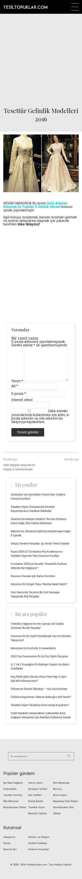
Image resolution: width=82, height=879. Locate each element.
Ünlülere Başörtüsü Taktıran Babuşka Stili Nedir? (41, 697)
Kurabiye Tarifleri (37, 789)
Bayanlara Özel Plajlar (65, 801)
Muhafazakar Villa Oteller (63, 810)
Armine (57, 789)
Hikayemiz (9, 837)
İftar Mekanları (61, 782)
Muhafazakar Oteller (14, 807)
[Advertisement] (41, 59)
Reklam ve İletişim (38, 837)
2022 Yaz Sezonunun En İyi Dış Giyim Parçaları (39, 656)
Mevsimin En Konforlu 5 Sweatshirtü (33, 648)
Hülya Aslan (10, 789)
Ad (14, 386)
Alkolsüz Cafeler (37, 813)
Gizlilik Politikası (37, 843)
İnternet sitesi (22, 400)
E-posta (18, 394)
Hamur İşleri (35, 782)
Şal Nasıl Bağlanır (13, 782)
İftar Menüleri (11, 801)
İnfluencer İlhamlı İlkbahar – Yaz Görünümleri (39, 689)
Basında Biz (10, 849)
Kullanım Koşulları (38, 849)
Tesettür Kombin (13, 795)
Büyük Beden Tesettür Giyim (36, 804)
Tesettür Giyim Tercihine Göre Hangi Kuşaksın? (40, 705)
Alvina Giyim (60, 795)
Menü (75, 6)
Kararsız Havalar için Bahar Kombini (33, 576)
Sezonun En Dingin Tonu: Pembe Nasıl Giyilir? (39, 584)
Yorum (17, 381)
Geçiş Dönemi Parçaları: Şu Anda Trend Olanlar (40, 543)
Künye (6, 843)
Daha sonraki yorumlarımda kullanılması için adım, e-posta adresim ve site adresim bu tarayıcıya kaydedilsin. (40, 416)
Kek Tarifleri (35, 795)
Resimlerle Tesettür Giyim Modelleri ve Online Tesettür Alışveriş (25, 7)
